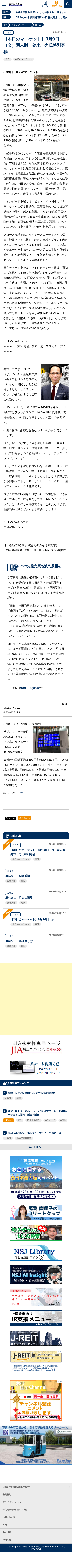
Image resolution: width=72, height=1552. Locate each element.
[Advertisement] (36, 999)
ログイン (45, 6)
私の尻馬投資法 (24, 1138)
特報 (19, 1098)
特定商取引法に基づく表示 (15, 1509)
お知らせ (7, 1539)
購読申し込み (57, 6)
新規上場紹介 (33, 1120)
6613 (63, 1120)
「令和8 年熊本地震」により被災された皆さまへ (40, 12)
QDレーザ (50, 1120)
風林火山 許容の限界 (19, 897)
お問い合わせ (9, 1517)
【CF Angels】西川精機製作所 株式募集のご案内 (40, 17)
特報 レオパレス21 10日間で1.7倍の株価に (31, 1092)
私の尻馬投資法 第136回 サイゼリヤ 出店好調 (34, 1132)
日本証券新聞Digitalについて (16, 1487)
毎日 (7, 59)
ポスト (11, 818)
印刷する (25, 818)
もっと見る (35, 1147)
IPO (19, 1120)
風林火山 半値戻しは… (20, 941)
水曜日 (8, 1138)
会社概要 (7, 1532)
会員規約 (7, 1494)
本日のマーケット (23, 59)
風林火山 (11, 881)
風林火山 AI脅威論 (17, 876)
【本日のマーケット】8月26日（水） (33, 919)
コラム (8, 32)
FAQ (5, 1524)
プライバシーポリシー (13, 1502)
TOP (5, 24)
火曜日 (8, 1098)
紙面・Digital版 (30, 688)
